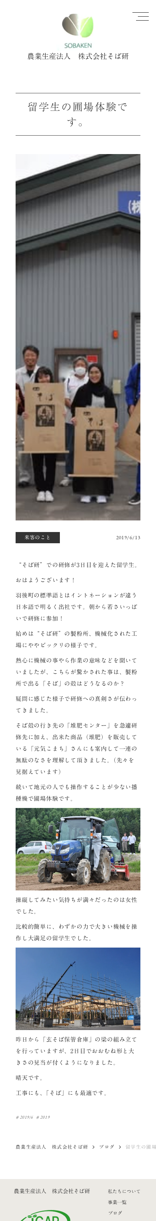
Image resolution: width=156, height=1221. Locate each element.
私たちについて (124, 1191)
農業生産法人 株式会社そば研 (52, 1147)
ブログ (107, 1147)
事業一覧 (117, 1202)
